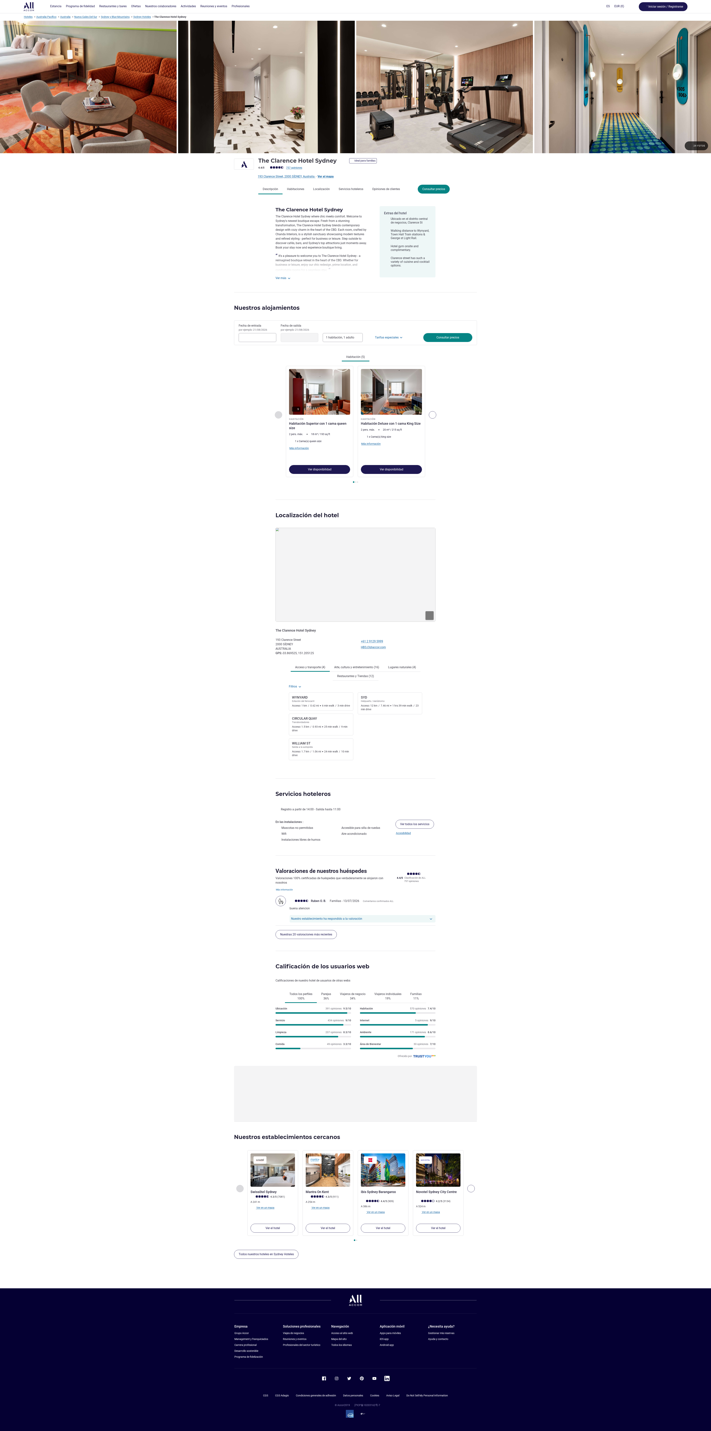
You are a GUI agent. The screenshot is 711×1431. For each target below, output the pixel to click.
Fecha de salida (295, 327)
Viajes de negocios (293, 1333)
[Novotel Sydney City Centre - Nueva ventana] (438, 1170)
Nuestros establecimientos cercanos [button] (287, 1137)
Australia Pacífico (46, 16)
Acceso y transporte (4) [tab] (310, 667)
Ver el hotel (273, 1228)
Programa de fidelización (248, 1356)
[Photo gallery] (355, 87)
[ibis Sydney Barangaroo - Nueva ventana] (383, 1170)
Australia (65, 16)
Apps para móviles (390, 1333)
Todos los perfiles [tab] (300, 996)
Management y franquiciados (251, 1339)
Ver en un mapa (265, 1207)
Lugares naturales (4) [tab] (402, 667)
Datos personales (353, 1395)
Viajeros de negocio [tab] (352, 996)
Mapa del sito (339, 1339)
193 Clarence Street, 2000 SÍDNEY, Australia (286, 176)
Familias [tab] (416, 996)
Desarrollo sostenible (246, 1350)
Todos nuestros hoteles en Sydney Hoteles (266, 1254)
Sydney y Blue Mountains (115, 16)
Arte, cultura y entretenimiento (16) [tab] (356, 667)
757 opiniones (294, 167)
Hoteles (28, 16)
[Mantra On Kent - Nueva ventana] (328, 1170)
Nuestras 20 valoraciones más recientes (306, 934)
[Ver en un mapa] (355, 575)
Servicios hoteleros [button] (303, 794)
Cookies (374, 1395)
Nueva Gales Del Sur (85, 16)
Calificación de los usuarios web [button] (322, 966)
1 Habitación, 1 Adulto (340, 337)
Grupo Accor (241, 1333)
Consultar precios (433, 189)
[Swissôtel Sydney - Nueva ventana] (273, 1170)
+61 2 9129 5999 (372, 641)
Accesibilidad (403, 833)
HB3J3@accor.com (373, 647)
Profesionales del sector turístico (301, 1344)
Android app (387, 1344)
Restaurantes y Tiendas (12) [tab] (355, 676)
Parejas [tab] (326, 996)
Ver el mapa (326, 176)
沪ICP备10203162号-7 (367, 1405)
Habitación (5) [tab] (355, 357)
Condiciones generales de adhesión (316, 1395)
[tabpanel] (355, 425)
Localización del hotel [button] (307, 515)
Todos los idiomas (341, 1344)
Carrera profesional (245, 1344)
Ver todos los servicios (414, 824)
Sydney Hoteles (142, 16)
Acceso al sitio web (342, 1333)
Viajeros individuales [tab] (387, 996)
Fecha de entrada (253, 327)
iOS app (384, 1339)
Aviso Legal (392, 1395)
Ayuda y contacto (438, 1339)
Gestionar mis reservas (441, 1333)
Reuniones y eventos (294, 1339)
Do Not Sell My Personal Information (427, 1395)
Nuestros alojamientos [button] (267, 307)
